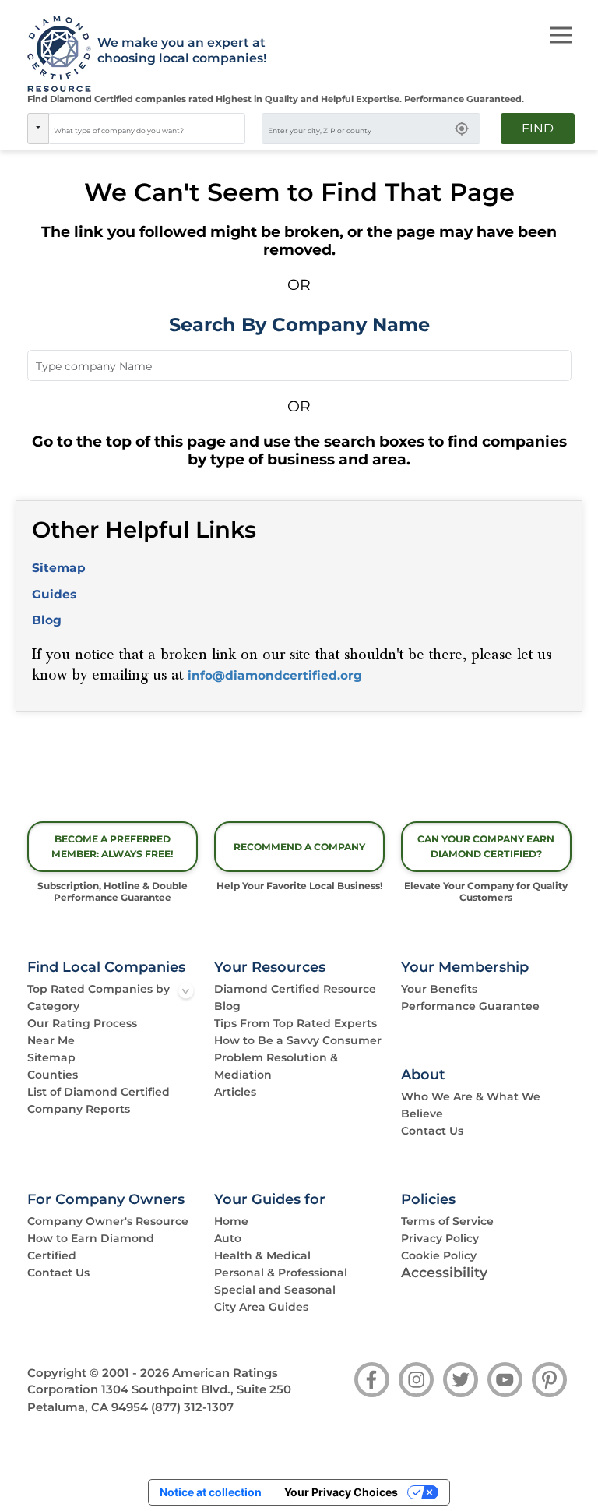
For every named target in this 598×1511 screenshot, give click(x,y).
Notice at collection (211, 1492)
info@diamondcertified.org (275, 675)
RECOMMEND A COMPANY (299, 847)
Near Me (51, 1040)
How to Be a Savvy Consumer (298, 1040)
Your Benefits (439, 989)
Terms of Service (447, 1221)
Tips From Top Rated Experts (295, 1023)
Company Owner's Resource (107, 1221)
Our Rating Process (82, 1023)
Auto (227, 1238)
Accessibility (444, 1272)
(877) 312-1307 (192, 1407)
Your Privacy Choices (341, 1492)
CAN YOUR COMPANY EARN (485, 846)
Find (538, 128)
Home (231, 1221)
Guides (54, 594)
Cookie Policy (439, 1255)
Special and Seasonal (275, 1290)
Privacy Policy (440, 1238)
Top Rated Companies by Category (98, 997)
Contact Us (432, 1131)
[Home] (54, 55)
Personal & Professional (280, 1273)
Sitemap (59, 567)
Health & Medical (262, 1255)
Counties (52, 1075)
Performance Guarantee (470, 1006)
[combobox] (147, 128)
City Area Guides (261, 1307)
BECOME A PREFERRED (112, 846)
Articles (235, 1092)
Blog (47, 620)
